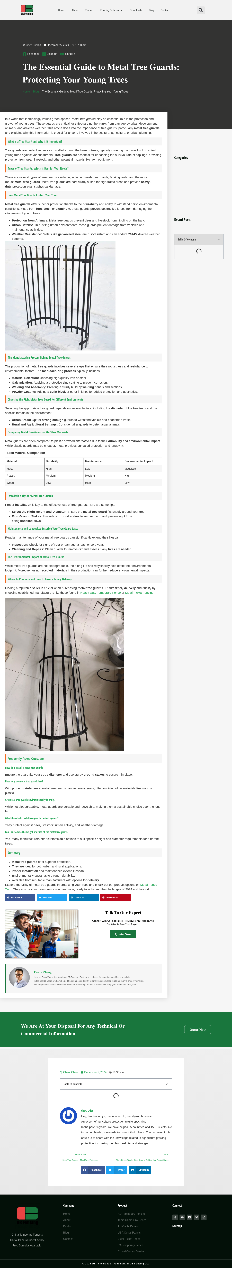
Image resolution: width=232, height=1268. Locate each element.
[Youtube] (182, 1217)
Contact (165, 10)
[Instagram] (204, 1217)
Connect (177, 1205)
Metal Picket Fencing (139, 592)
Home (61, 10)
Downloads (136, 10)
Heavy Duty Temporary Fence (100, 592)
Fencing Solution (109, 10)
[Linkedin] (189, 1217)
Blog (151, 10)
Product (89, 10)
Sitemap (177, 1226)
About (75, 10)
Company (68, 1205)
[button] (201, 10)
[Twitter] (196, 1217)
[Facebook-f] (175, 1217)
